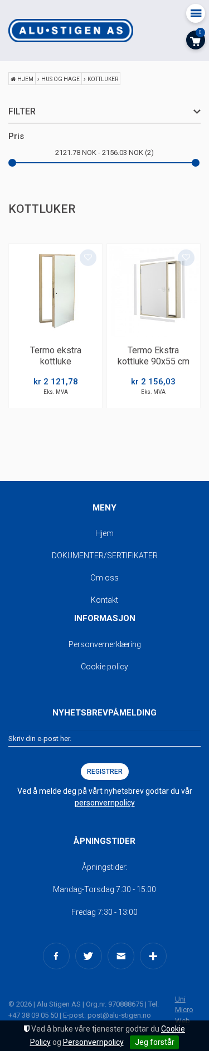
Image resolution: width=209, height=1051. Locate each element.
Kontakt (104, 599)
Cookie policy (104, 666)
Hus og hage (60, 79)
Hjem (25, 79)
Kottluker (103, 79)
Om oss (104, 577)
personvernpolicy (105, 802)
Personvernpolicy (93, 1042)
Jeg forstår (154, 1042)
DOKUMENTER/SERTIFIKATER (105, 555)
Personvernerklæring (105, 644)
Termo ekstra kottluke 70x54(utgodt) (55, 362)
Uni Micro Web (184, 1010)
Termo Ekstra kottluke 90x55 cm (153, 356)
